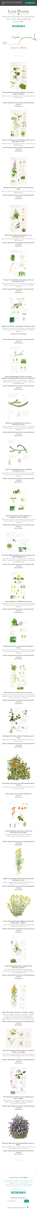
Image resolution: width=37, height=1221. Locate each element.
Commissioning (18, 1180)
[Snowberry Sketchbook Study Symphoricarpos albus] (18, 720)
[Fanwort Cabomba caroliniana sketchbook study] (18, 310)
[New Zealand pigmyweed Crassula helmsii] (18, 676)
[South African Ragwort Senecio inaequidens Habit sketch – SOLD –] (18, 906)
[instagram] (24, 26)
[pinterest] (22, 26)
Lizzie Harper (18, 11)
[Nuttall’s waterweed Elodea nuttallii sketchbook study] (18, 407)
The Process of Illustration (12, 1184)
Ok (30, 3)
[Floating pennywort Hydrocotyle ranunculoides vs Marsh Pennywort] (18, 542)
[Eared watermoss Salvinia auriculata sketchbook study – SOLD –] (18, 499)
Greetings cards (13, 1183)
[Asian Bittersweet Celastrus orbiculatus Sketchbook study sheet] (18, 815)
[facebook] (13, 26)
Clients (31, 1182)
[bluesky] (19, 26)
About (5, 1180)
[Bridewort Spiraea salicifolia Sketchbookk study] (18, 171)
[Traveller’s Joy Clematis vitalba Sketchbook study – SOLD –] (18, 1080)
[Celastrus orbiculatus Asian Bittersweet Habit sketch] (18, 767)
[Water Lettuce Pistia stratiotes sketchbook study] (18, 630)
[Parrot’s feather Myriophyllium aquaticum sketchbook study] (18, 263)
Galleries (10, 1180)
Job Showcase (26, 1180)
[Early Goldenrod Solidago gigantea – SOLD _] (18, 996)
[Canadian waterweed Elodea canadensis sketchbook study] (18, 453)
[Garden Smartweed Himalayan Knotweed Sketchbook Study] (18, 949)
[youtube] (15, 26)
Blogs (32, 1180)
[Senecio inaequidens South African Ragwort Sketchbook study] (19, 862)
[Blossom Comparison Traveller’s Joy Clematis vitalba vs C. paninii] (18, 1038)
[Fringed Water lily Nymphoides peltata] (18, 585)
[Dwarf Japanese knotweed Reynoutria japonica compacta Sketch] (18, 76)
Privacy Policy (27, 1186)
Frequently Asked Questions (14, 1186)
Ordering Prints (23, 1183)
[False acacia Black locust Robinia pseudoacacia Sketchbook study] (18, 123)
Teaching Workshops (27, 1184)
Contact (25, 1182)
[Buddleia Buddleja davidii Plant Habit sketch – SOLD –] (18, 1127)
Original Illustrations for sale (13, 1182)
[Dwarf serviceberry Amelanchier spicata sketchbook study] (18, 219)
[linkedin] (17, 26)
